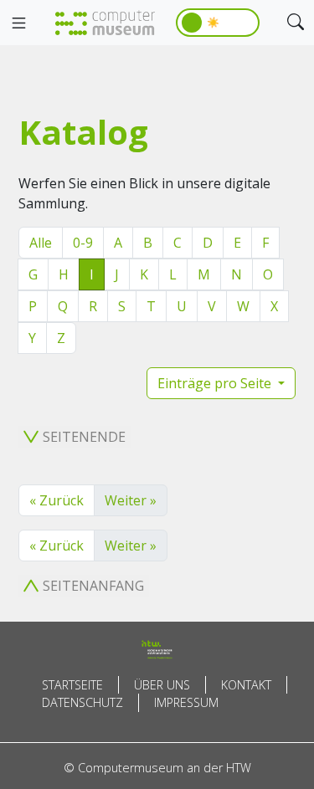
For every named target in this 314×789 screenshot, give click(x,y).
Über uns (162, 685)
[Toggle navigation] (18, 23)
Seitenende (84, 437)
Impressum (186, 702)
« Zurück (56, 500)
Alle (40, 242)
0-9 (83, 242)
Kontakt (246, 685)
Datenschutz (82, 702)
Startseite (72, 685)
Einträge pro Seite (216, 383)
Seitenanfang (93, 585)
